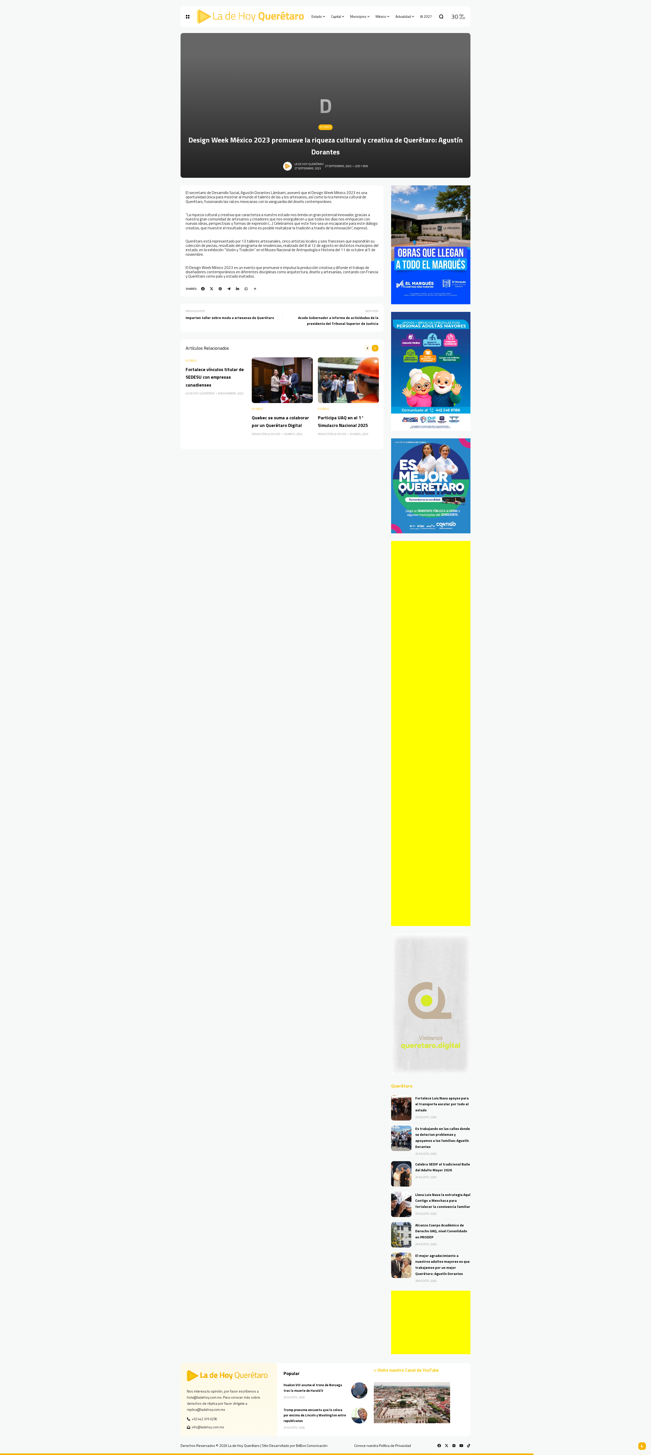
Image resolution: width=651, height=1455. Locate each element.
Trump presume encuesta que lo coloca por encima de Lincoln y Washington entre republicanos (315, 1415)
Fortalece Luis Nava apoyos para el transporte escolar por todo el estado (442, 1104)
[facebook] (203, 289)
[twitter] (211, 289)
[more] (255, 289)
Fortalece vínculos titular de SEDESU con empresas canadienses (215, 377)
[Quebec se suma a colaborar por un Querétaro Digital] (282, 380)
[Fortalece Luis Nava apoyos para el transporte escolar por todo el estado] (401, 1108)
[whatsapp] (246, 289)
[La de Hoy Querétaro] (250, 16)
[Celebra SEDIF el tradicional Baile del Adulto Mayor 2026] (401, 1174)
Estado (325, 127)
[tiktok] (468, 1445)
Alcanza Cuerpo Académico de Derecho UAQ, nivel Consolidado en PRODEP (441, 1231)
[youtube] (461, 1445)
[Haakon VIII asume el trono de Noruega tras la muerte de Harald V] (359, 1390)
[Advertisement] (430, 733)
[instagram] (454, 1445)
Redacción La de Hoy (266, 434)
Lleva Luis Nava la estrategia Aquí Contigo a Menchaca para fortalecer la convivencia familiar (442, 1200)
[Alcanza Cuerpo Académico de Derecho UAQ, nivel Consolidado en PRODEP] (401, 1235)
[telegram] (229, 289)
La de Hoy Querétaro (309, 164)
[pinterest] (220, 289)
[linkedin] (237, 289)
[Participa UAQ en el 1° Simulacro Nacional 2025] (348, 380)
